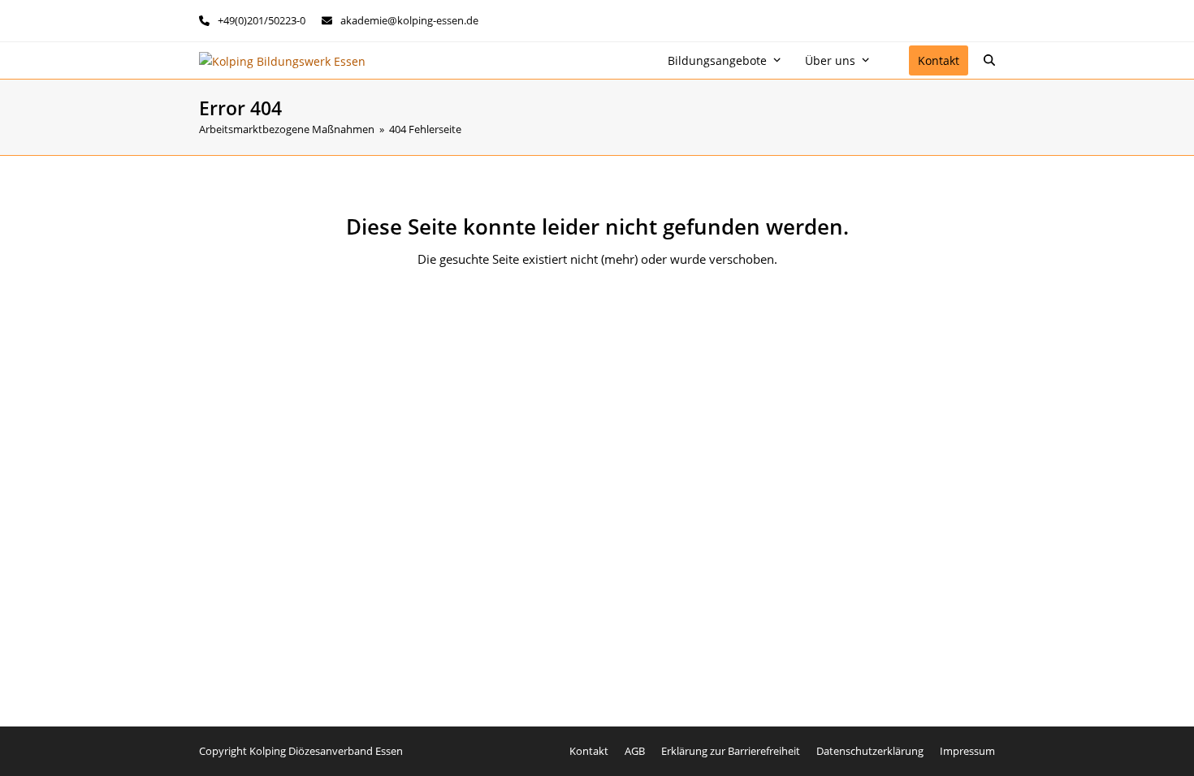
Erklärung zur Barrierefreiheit (730, 751)
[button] (989, 61)
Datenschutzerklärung (870, 751)
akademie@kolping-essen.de (409, 20)
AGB (635, 751)
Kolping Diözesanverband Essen (326, 751)
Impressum (967, 751)
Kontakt (588, 751)
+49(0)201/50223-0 (261, 20)
